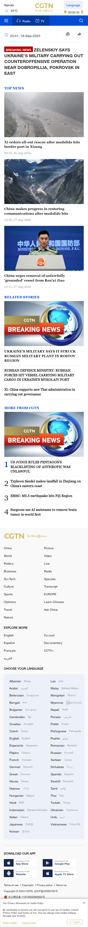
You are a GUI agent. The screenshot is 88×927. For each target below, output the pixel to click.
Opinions (10, 602)
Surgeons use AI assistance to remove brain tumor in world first (43, 512)
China (8, 548)
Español (9, 643)
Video (48, 556)
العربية (8, 658)
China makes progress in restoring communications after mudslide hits (36, 211)
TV (42, 21)
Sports (8, 594)
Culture (9, 586)
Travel (8, 609)
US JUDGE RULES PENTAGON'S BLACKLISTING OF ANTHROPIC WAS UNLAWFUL (40, 466)
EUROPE (50, 594)
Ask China (51, 609)
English (9, 635)
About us (61, 885)
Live (47, 563)
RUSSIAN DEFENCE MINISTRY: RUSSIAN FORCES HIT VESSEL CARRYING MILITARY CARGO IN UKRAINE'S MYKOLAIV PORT (39, 374)
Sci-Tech (10, 579)
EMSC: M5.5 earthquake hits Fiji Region (41, 496)
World (8, 556)
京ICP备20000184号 (46, 891)
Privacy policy (45, 885)
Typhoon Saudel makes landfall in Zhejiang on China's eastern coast (45, 483)
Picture (49, 548)
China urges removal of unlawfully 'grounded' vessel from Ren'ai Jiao (34, 278)
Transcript (50, 586)
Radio (26, 21)
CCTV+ (49, 650)
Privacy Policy (10, 922)
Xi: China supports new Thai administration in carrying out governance (39, 391)
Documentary (53, 643)
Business (10, 571)
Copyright (28, 885)
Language (73, 5)
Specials (50, 579)
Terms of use (11, 885)
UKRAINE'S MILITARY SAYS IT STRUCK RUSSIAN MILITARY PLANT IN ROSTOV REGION (40, 355)
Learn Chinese (54, 602)
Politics (8, 563)
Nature (8, 617)
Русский (49, 635)
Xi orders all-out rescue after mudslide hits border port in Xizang (42, 144)
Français (10, 650)
